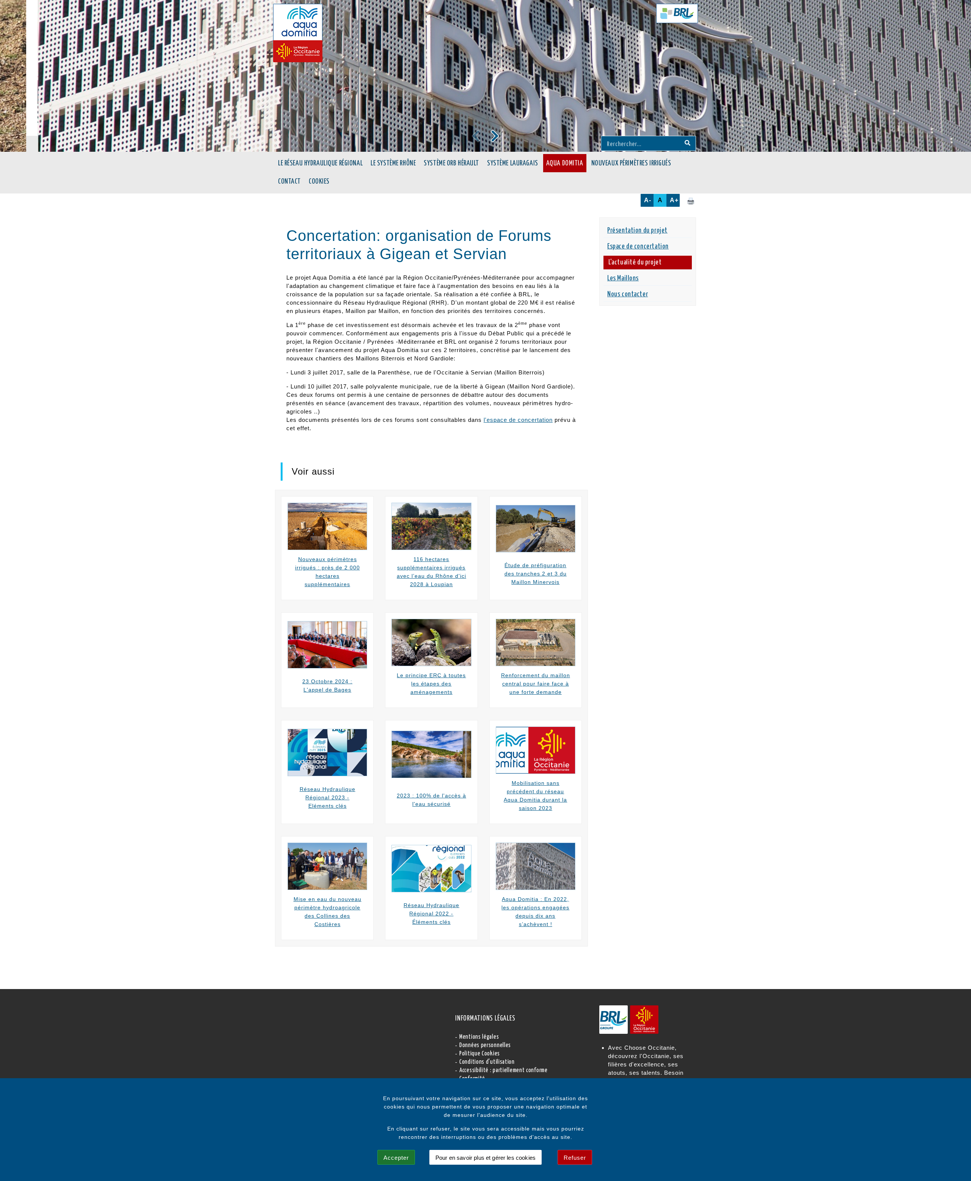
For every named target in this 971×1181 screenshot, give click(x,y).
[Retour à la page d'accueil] (297, 33)
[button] (495, 135)
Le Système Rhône (393, 163)
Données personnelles (485, 1045)
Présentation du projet (637, 230)
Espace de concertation (638, 246)
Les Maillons (623, 278)
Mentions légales (479, 1037)
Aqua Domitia (564, 163)
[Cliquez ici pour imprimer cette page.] (690, 200)
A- (647, 200)
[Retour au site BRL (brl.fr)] (677, 13)
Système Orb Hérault (451, 163)
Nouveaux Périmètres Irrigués (631, 163)
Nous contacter (627, 294)
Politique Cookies (479, 1054)
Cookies (319, 181)
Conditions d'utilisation (487, 1062)
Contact (289, 181)
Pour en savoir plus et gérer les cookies (485, 1157)
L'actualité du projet (634, 262)
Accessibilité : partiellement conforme (503, 1070)
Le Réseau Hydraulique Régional (320, 163)
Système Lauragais (512, 163)
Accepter (396, 1157)
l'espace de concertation (518, 420)
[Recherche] (687, 143)
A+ (674, 200)
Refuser (575, 1157)
